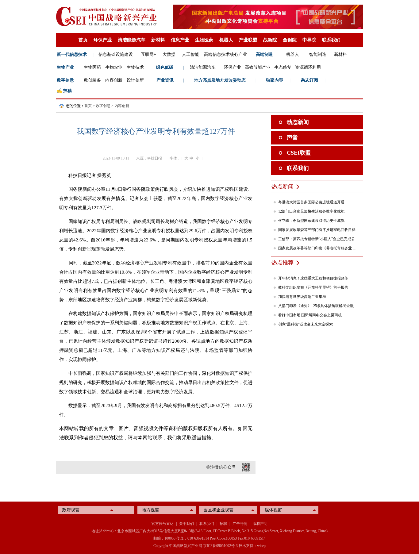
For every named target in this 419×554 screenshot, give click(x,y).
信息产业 (180, 39)
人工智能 (190, 54)
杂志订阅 (309, 80)
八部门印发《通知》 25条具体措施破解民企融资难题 (319, 306)
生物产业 (65, 67)
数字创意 (65, 80)
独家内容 (274, 80)
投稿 (67, 90)
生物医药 (204, 39)
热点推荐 (282, 263)
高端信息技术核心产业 (225, 54)
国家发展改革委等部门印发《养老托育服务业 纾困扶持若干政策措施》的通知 (319, 248)
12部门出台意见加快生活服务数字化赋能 (311, 211)
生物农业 (113, 67)
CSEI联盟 (299, 153)
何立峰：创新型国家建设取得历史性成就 (311, 220)
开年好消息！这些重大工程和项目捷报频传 (313, 278)
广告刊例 (240, 523)
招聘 (223, 523)
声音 (292, 137)
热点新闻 (282, 186)
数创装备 (92, 80)
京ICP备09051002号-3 (220, 546)
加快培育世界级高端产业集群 (302, 296)
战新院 (270, 39)
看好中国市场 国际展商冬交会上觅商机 (310, 315)
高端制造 (264, 54)
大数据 (169, 54)
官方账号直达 (163, 523)
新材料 (158, 39)
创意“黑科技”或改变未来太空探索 (305, 324)
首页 (83, 39)
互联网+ (148, 54)
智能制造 (317, 54)
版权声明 (260, 523)
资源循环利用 (308, 67)
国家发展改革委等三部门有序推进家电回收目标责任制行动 (319, 230)
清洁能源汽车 (131, 39)
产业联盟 (248, 39)
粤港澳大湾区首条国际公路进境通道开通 (311, 202)
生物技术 (135, 67)
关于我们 (186, 523)
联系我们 (331, 39)
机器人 (226, 39)
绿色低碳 (164, 67)
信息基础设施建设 (115, 54)
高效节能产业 (258, 67)
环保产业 (103, 39)
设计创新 (135, 80)
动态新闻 (298, 122)
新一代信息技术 (72, 54)
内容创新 (113, 80)
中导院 (309, 39)
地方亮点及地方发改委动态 (220, 80)
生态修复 (282, 67)
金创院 (290, 39)
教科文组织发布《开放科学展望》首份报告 (313, 287)
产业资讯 (165, 80)
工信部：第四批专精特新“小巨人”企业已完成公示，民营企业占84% (319, 239)
